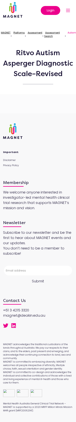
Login (50, 10)
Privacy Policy (11, 165)
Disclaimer (9, 160)
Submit (38, 281)
